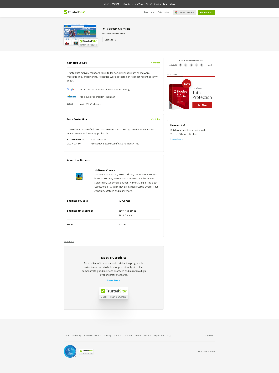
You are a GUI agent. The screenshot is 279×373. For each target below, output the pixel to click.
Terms (138, 335)
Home (66, 335)
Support (128, 335)
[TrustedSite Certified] (86, 352)
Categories (163, 12)
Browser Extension (92, 335)
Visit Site (110, 39)
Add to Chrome (186, 12)
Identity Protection (112, 335)
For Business (206, 12)
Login (169, 335)
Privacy (147, 335)
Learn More (113, 280)
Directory (149, 12)
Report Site (69, 241)
